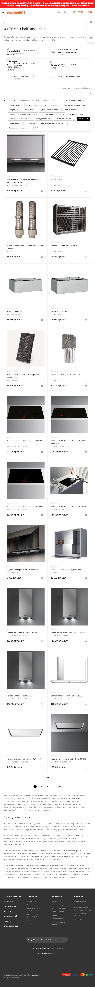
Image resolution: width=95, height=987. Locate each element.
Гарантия (55, 915)
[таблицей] (90, 93)
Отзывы (30, 905)
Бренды (7, 911)
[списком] (86, 93)
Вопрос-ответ (57, 919)
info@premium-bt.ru (49, 953)
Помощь (78, 896)
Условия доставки (59, 908)
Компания (32, 896)
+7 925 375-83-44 (41, 948)
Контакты (30, 923)
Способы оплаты (58, 912)
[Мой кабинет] (65, 12)
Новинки (8, 901)
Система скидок (58, 905)
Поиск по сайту (12, 916)
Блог (28, 920)
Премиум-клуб (11, 926)
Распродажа (10, 906)
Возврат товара (80, 919)
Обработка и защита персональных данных (82, 913)
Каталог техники (13, 896)
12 (60, 786)
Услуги (7, 921)
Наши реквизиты (81, 901)
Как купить (56, 901)
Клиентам (57, 896)
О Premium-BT (32, 901)
